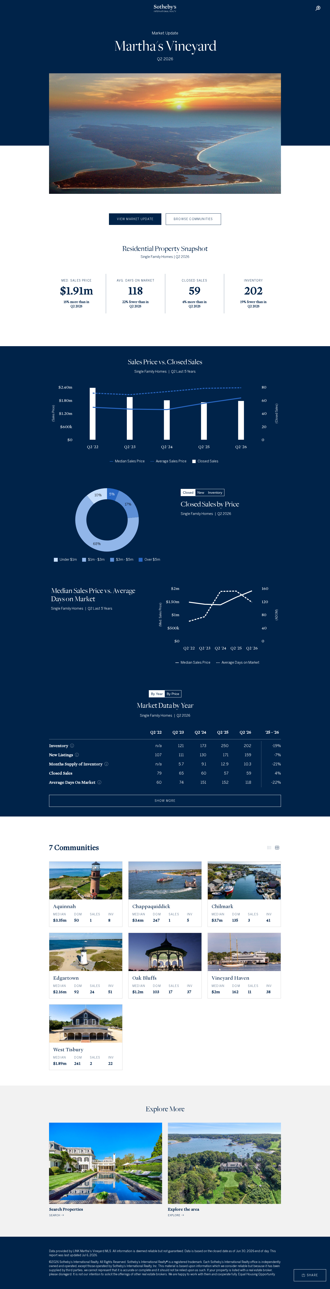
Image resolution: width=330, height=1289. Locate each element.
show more (165, 801)
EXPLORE (183, 1212)
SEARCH (66, 1212)
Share (311, 1275)
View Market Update (135, 219)
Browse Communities (193, 219)
